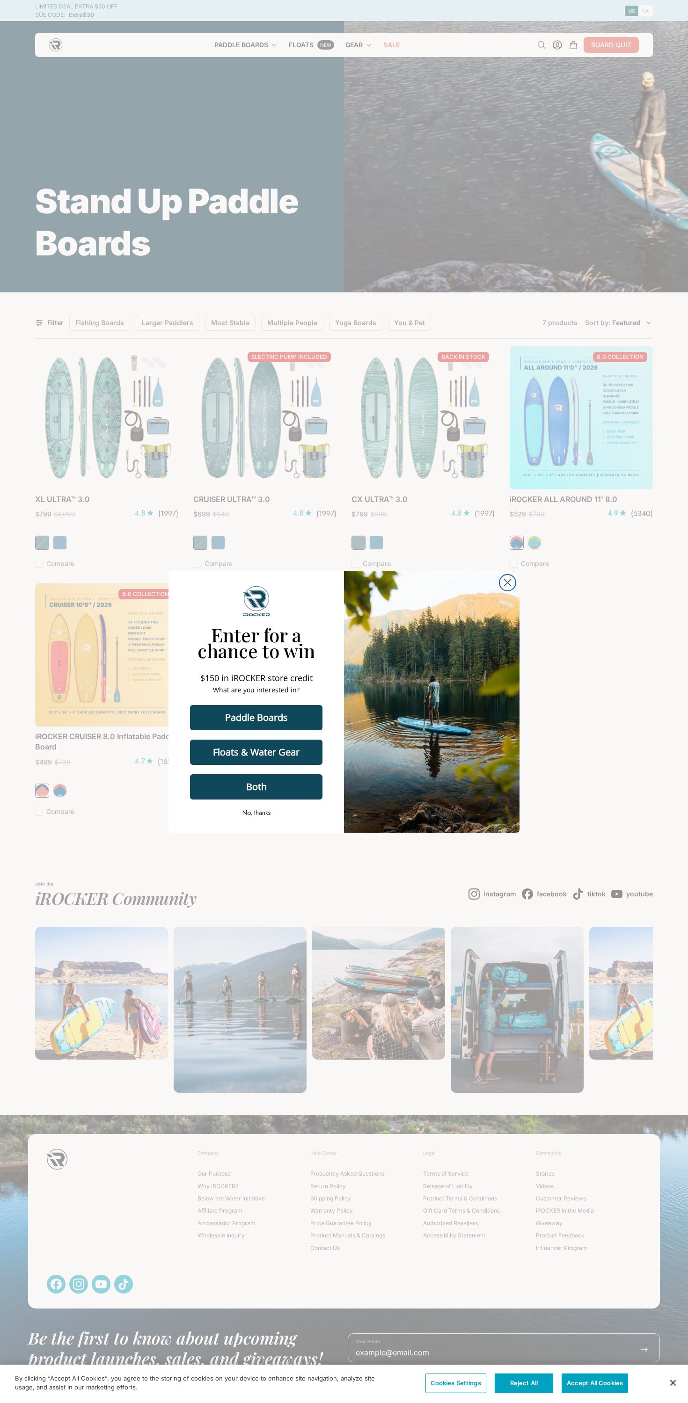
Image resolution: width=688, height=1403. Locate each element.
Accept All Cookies (595, 1383)
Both (256, 786)
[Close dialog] (507, 582)
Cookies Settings (456, 1383)
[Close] (673, 1383)
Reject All (524, 1383)
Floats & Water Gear (256, 752)
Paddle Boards (256, 717)
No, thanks (256, 812)
